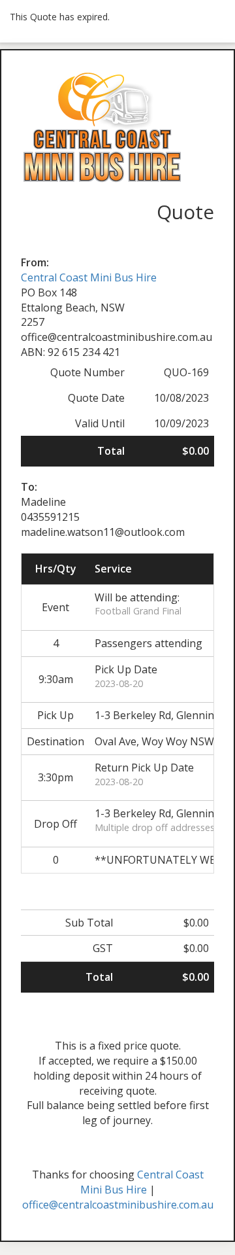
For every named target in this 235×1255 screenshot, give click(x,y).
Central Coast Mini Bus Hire (89, 277)
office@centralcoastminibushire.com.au (117, 1204)
